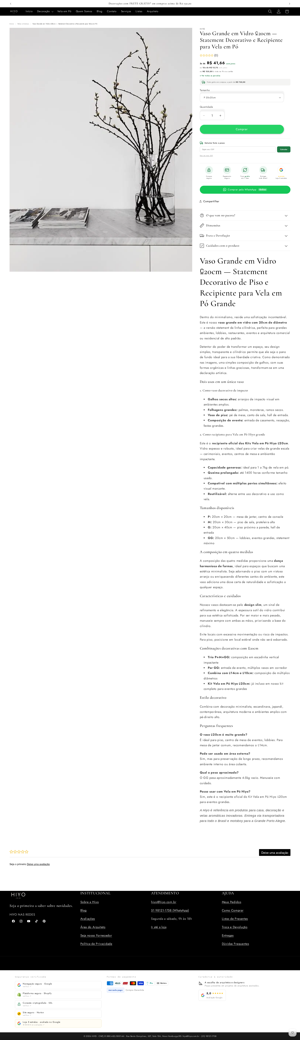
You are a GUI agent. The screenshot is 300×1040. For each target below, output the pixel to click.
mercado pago (116, 990)
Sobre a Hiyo (89, 902)
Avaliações (87, 918)
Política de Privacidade (96, 943)
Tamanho (205, 90)
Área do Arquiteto (93, 927)
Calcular (283, 149)
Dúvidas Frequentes (235, 943)
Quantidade (206, 107)
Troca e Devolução (235, 927)
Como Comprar (233, 910)
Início (12, 24)
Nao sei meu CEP (206, 156)
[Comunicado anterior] (10, 3)
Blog (83, 910)
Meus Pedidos (231, 902)
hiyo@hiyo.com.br (163, 902)
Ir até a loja (158, 927)
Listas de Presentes (235, 918)
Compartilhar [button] (211, 201)
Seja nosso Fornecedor (96, 935)
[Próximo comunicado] (289, 3)
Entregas (228, 935)
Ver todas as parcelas (211, 75)
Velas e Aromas (23, 24)
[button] (45, 11)
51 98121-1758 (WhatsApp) (170, 910)
